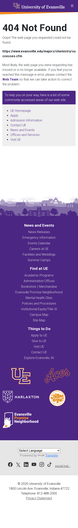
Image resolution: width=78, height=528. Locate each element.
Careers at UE (39, 249)
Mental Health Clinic (39, 298)
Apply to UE (39, 335)
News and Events (22, 130)
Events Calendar (39, 243)
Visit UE (15, 140)
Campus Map (39, 315)
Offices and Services (25, 135)
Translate (51, 455)
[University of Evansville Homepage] (39, 6)
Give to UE (39, 341)
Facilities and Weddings (39, 254)
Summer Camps (39, 260)
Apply (14, 115)
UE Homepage (20, 111)
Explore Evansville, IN (39, 358)
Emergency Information (39, 238)
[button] (72, 6)
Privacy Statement (39, 498)
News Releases (39, 232)
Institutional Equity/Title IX (39, 309)
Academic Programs (39, 275)
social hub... (62, 466)
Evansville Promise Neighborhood (39, 292)
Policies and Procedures (39, 303)
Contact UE (18, 125)
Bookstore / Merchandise (39, 286)
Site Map (39, 320)
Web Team (10, 79)
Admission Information (26, 120)
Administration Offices (39, 281)
